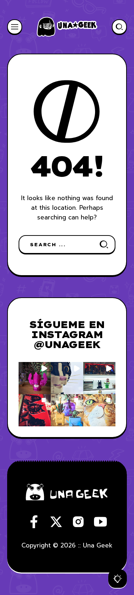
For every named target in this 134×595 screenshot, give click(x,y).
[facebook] (34, 521)
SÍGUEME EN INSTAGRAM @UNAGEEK (67, 334)
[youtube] (100, 521)
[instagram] (78, 521)
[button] (35, 378)
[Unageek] (67, 26)
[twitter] (56, 521)
